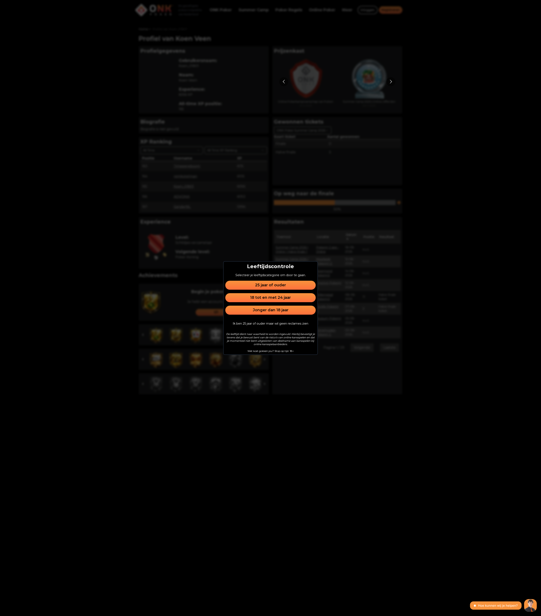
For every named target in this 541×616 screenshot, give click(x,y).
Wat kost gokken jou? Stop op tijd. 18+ (270, 351)
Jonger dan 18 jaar (270, 310)
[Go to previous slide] (283, 81)
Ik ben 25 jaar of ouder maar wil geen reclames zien (270, 323)
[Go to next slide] (390, 81)
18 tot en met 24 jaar (270, 297)
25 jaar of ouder (270, 285)
